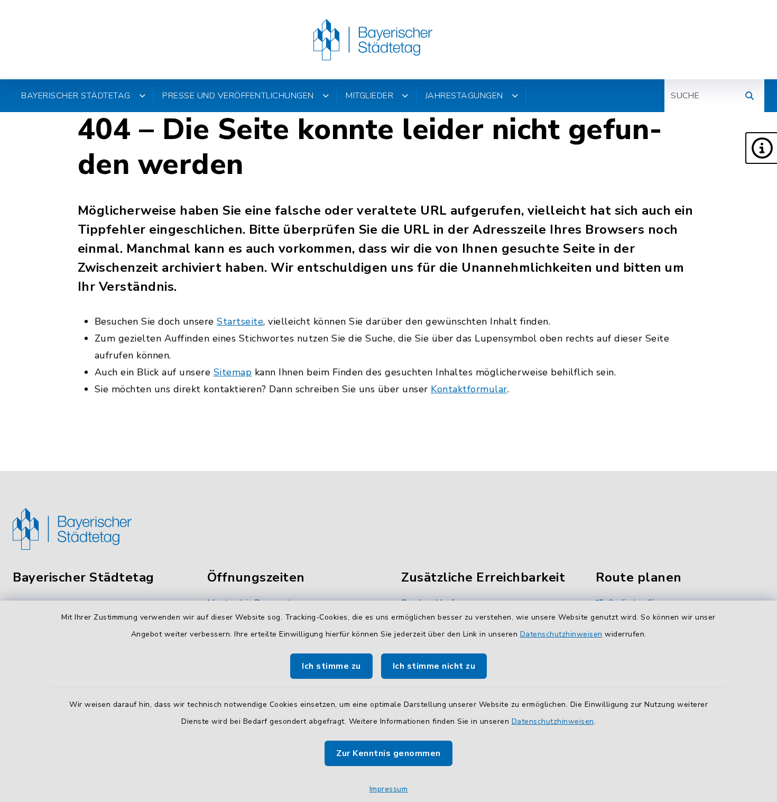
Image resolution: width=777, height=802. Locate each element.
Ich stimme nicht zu (434, 666)
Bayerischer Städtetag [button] (76, 96)
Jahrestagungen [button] (464, 96)
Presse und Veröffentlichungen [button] (238, 96)
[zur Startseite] (372, 39)
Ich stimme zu (331, 666)
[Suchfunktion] (749, 95)
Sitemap (233, 372)
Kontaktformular (469, 389)
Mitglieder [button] (369, 96)
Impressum (388, 789)
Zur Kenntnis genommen (388, 753)
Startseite (240, 321)
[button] (761, 148)
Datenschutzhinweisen (561, 634)
